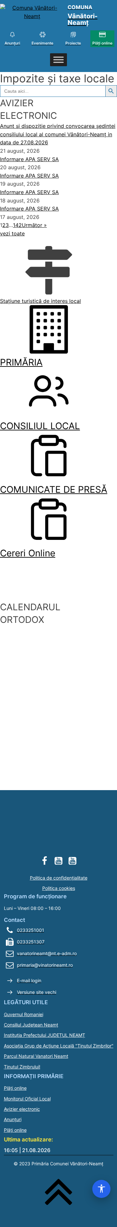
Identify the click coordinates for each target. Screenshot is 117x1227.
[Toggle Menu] (58, 60)
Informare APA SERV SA (29, 159)
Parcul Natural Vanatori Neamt (36, 1056)
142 (17, 225)
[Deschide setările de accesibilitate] (101, 1189)
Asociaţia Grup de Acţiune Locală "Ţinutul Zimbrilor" (58, 1045)
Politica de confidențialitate (58, 878)
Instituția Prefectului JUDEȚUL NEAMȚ (44, 1035)
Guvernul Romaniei (23, 1014)
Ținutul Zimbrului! (22, 1066)
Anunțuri (12, 1119)
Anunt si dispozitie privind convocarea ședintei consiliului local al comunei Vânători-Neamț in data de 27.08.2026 (57, 134)
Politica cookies (58, 888)
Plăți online (15, 1088)
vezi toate (12, 233)
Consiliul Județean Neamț (31, 1024)
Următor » (34, 225)
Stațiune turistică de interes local (40, 301)
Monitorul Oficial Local (27, 1098)
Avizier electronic (22, 1109)
